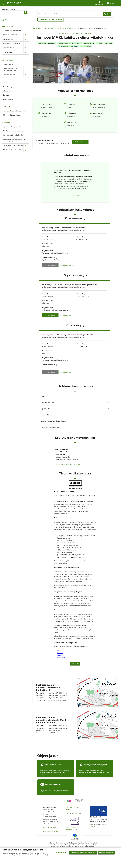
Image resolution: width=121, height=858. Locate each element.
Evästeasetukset (61, 852)
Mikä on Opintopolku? (49, 828)
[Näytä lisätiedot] (76, 113)
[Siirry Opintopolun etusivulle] (14, 3)
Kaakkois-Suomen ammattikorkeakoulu (75, 33)
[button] (113, 3)
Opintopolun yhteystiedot (50, 831)
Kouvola (60, 653)
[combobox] (70, 14)
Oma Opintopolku (99, 4)
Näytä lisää (75, 195)
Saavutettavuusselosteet (73, 813)
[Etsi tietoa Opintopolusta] (25, 12)
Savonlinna (61, 658)
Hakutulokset (49, 29)
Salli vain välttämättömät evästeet (83, 852)
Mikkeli (59, 655)
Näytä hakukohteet (80, 142)
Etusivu (7, 20)
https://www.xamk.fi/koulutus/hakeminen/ (68, 464)
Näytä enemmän (75, 48)
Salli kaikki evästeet (106, 852)
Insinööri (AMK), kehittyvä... (67, 29)
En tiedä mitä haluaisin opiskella (50, 20)
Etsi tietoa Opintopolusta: (8, 9)
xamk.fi (76, 663)
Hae (108, 14)
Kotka (59, 650)
